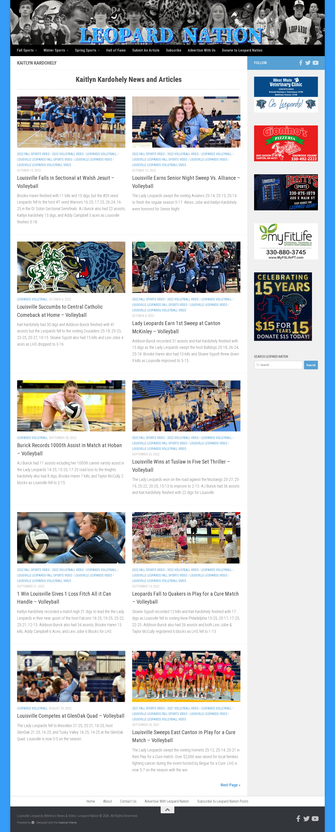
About (107, 801)
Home (91, 801)
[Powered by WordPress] (32, 822)
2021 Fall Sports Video (148, 708)
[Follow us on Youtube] (315, 62)
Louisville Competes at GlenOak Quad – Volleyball (70, 716)
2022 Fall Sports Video (33, 154)
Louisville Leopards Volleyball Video (44, 165)
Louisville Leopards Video (93, 159)
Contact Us (128, 801)
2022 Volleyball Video (68, 154)
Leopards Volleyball (101, 154)
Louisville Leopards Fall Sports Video (44, 159)
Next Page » (230, 784)
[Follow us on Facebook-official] (300, 62)
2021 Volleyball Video (183, 708)
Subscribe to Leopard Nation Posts (222, 801)
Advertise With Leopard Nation (167, 801)
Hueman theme (67, 822)
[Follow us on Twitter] (308, 62)
